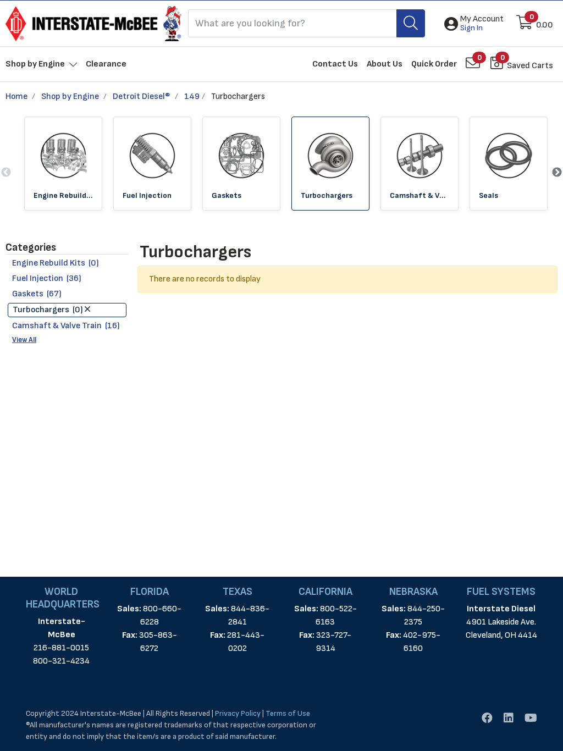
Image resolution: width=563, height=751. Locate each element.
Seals (488, 195)
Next (556, 172)
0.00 (544, 25)
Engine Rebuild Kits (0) (55, 263)
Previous (6, 172)
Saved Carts (530, 65)
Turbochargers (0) (49, 310)
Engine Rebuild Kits (63, 195)
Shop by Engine (70, 96)
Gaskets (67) (37, 294)
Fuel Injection (147, 195)
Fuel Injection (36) (46, 278)
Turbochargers (326, 195)
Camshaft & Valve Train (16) (66, 326)
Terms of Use (288, 713)
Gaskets (226, 195)
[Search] (410, 23)
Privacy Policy (238, 713)
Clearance (106, 64)
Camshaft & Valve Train (419, 195)
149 (192, 96)
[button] (482, 23)
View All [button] (24, 339)
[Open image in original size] (93, 23)
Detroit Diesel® (141, 96)
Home (16, 96)
